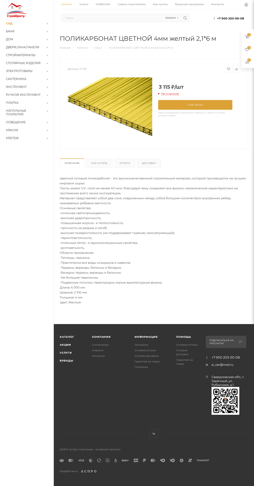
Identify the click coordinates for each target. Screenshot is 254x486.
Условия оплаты (145, 350)
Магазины (141, 344)
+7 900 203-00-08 (230, 18)
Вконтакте (154, 433)
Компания (101, 336)
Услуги (66, 352)
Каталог (67, 336)
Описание (72, 163)
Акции (65, 344)
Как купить (99, 163)
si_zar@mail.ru (222, 365)
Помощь (183, 336)
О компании (100, 344)
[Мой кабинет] (246, 5)
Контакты (98, 355)
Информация (146, 336)
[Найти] (185, 18)
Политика (141, 367)
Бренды (66, 360)
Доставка (149, 163)
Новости (97, 350)
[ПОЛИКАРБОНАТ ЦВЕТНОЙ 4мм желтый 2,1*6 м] (110, 107)
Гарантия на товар (147, 361)
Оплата (124, 163)
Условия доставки (147, 355)
